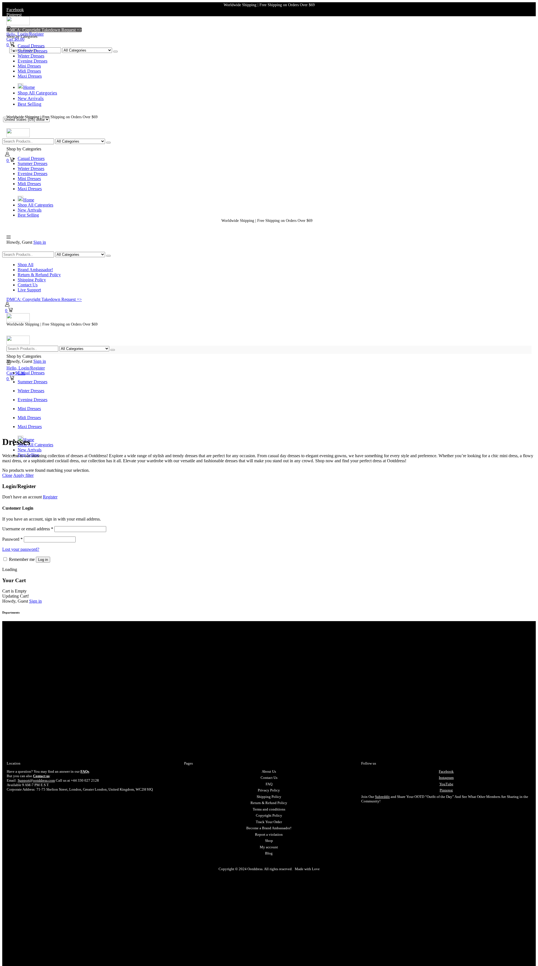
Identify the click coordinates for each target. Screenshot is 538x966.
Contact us (41, 776)
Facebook (446, 771)
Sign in (39, 242)
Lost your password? (20, 549)
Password (12, 539)
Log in (43, 560)
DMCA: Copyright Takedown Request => (44, 29)
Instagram (446, 777)
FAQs (84, 771)
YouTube (446, 784)
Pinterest (446, 790)
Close (7, 475)
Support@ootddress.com (36, 780)
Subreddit (382, 797)
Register (50, 496)
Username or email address (27, 528)
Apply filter (23, 475)
